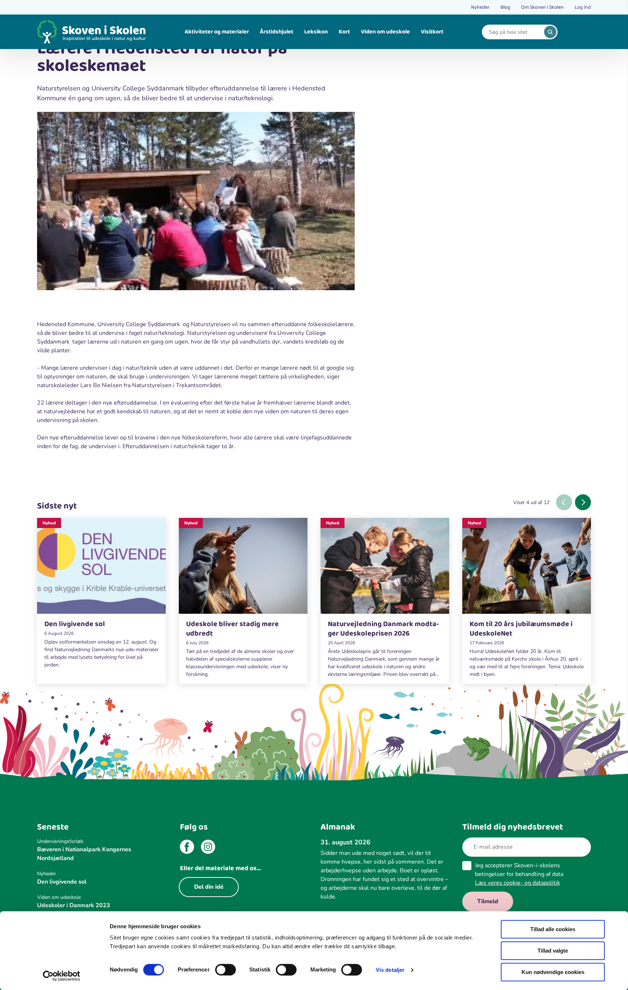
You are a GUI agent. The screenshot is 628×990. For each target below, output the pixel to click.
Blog (505, 7)
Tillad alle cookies (552, 929)
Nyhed (49, 523)
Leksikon (316, 31)
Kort (344, 31)
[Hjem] (91, 32)
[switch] (225, 969)
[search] (550, 32)
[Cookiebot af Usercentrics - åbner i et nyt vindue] (61, 975)
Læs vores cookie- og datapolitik (517, 883)
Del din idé (209, 887)
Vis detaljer (390, 970)
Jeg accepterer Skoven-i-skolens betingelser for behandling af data (519, 874)
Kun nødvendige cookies (553, 972)
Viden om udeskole (385, 31)
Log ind (583, 7)
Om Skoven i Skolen (542, 7)
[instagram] (208, 848)
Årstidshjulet (276, 31)
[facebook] (187, 848)
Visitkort (432, 31)
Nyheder (480, 7)
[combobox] (514, 32)
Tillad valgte (553, 951)
